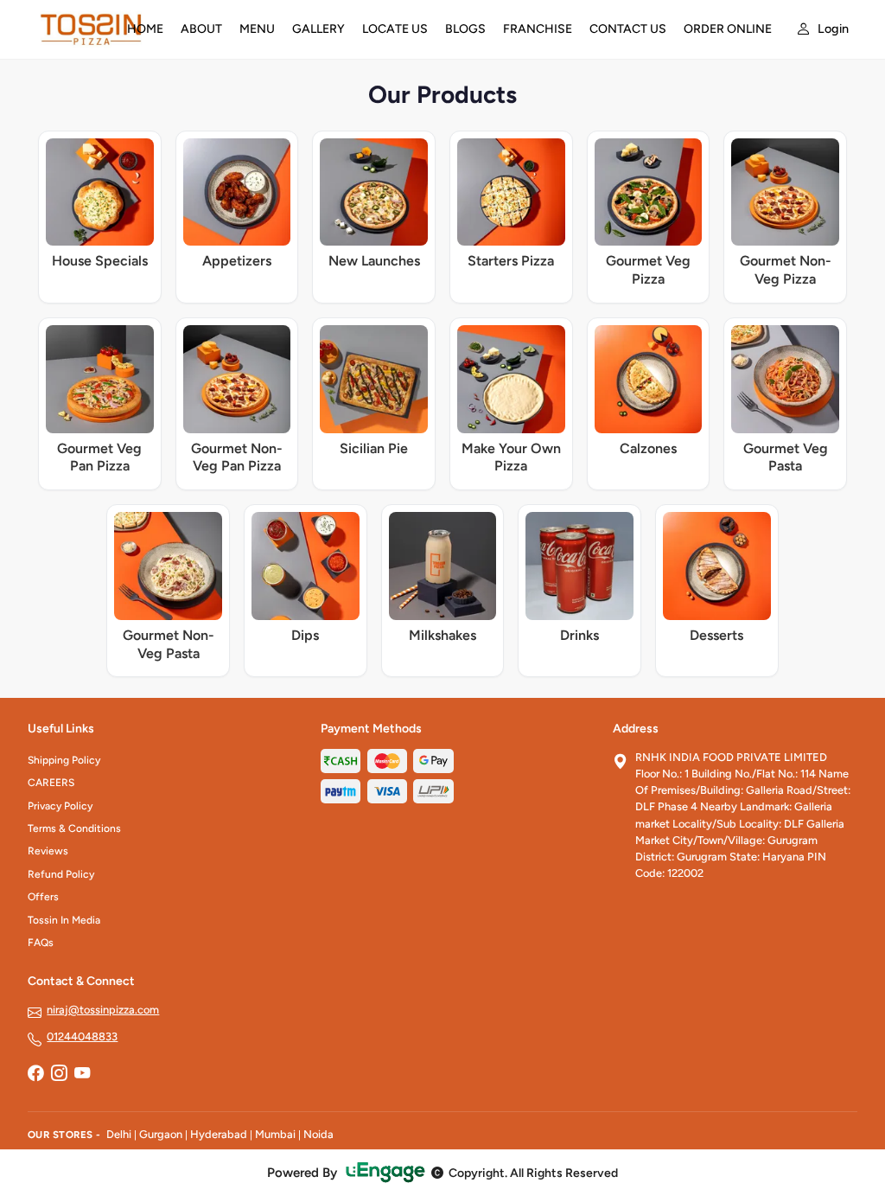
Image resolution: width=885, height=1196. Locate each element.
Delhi (118, 1134)
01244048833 (82, 1036)
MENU (257, 29)
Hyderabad (218, 1134)
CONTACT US (627, 29)
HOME (145, 29)
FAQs (41, 943)
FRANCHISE (537, 29)
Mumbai (275, 1134)
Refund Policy (61, 874)
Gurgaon (160, 1134)
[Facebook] (35, 1075)
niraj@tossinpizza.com (103, 1009)
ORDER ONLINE (728, 29)
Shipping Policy (64, 760)
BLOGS (465, 29)
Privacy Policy (60, 806)
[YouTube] (82, 1075)
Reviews (48, 851)
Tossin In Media (64, 920)
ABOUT (201, 29)
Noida (318, 1134)
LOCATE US (395, 29)
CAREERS (51, 783)
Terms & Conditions (74, 828)
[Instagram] (59, 1075)
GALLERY (318, 29)
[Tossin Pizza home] (67, 29)
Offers (43, 897)
